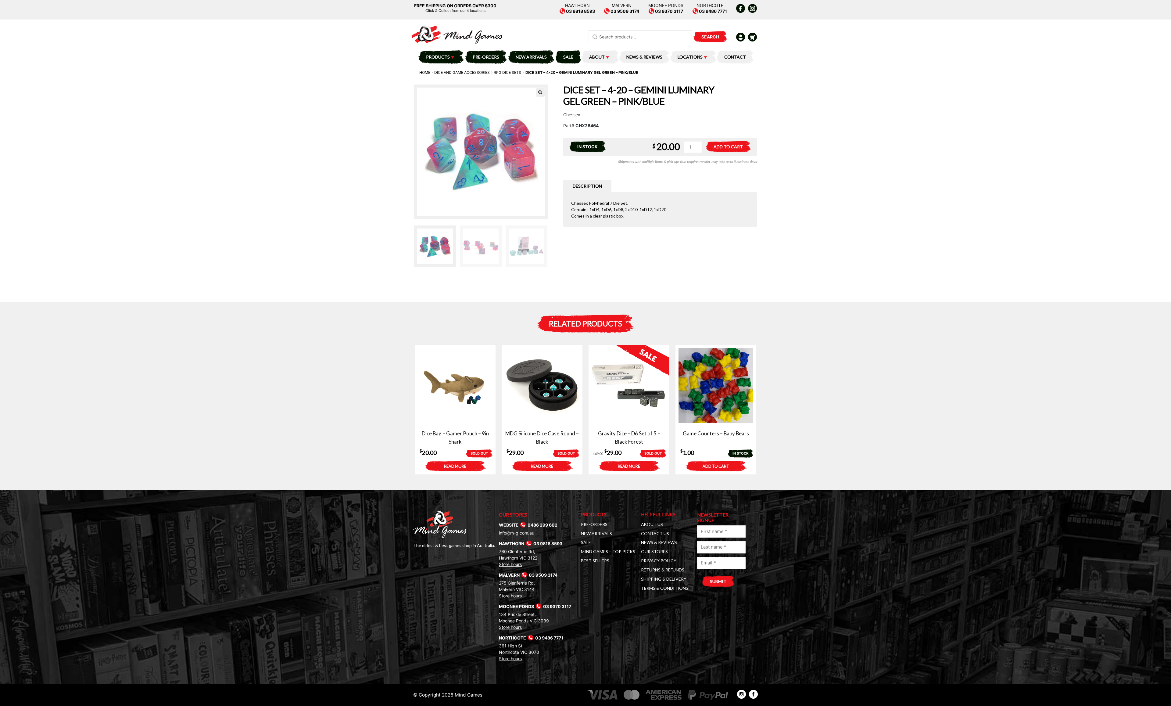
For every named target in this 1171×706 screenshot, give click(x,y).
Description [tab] (587, 186)
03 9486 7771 (712, 11)
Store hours (510, 564)
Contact (735, 56)
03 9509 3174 (624, 11)
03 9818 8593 (580, 11)
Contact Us (655, 533)
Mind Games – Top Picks (608, 551)
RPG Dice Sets (507, 72)
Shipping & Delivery (663, 579)
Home (424, 72)
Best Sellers (595, 560)
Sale (568, 56)
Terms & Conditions (664, 588)
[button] (540, 92)
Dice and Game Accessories (462, 72)
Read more (455, 466)
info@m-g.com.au (516, 532)
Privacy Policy (658, 560)
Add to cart (728, 146)
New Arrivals (531, 56)
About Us (652, 524)
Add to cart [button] (716, 466)
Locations (690, 56)
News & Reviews (644, 56)
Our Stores (654, 551)
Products (438, 56)
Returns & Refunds (662, 569)
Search (710, 36)
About (597, 56)
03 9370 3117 (668, 11)
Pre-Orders (486, 56)
